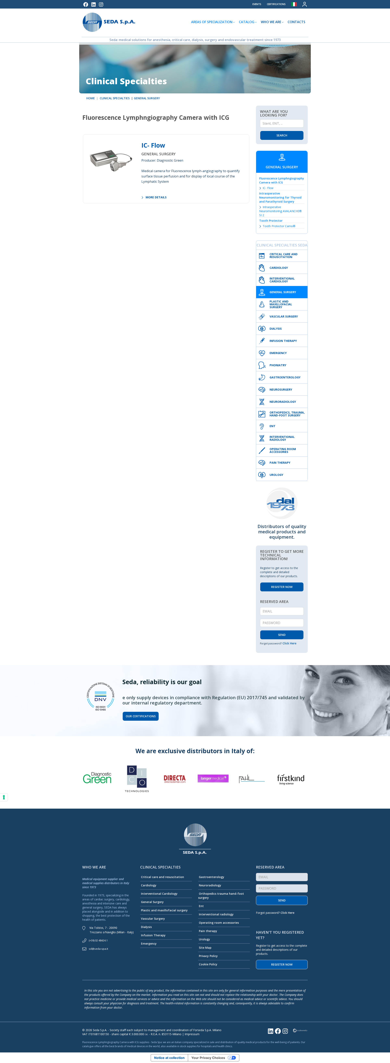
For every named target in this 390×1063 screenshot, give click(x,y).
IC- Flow (153, 145)
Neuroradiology (210, 885)
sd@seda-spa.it (98, 949)
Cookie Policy (208, 964)
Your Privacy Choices (208, 1058)
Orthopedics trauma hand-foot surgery (221, 896)
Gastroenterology (211, 877)
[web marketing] (300, 1030)
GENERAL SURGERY (147, 98)
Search (281, 135)
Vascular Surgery (153, 918)
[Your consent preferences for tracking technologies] (4, 797)
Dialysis (146, 927)
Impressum (192, 1034)
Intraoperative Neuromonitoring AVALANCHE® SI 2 (280, 211)
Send (282, 900)
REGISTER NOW (281, 587)
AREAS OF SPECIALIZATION (211, 22)
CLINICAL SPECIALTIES (114, 98)
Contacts (296, 22)
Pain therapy (208, 931)
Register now (281, 964)
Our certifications (141, 716)
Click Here (289, 643)
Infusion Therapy (153, 935)
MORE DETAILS (156, 197)
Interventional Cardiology (159, 894)
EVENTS (256, 4)
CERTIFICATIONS (276, 4)
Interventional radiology (216, 914)
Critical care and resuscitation (162, 877)
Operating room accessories (219, 923)
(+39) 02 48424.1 (98, 940)
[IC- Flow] (110, 159)
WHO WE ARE (271, 22)
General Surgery (152, 902)
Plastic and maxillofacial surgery (164, 910)
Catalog (246, 22)
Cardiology (148, 885)
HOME (90, 98)
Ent (201, 906)
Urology (204, 939)
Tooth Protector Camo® (279, 226)
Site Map (205, 948)
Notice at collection (169, 1058)
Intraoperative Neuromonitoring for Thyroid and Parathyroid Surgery (280, 197)
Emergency (149, 943)
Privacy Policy (208, 956)
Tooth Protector (271, 221)
